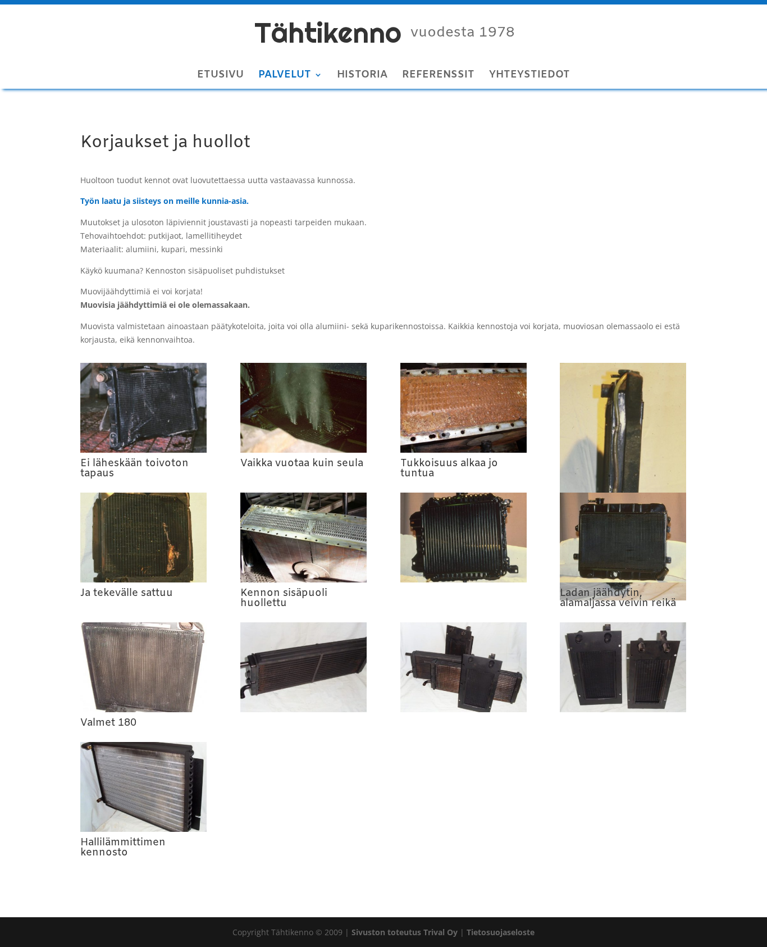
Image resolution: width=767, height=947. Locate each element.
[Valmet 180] (143, 709)
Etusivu (220, 76)
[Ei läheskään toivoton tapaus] (143, 449)
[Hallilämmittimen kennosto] (143, 828)
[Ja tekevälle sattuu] (143, 579)
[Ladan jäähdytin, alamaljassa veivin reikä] (623, 579)
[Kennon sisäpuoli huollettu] (303, 579)
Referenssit (438, 76)
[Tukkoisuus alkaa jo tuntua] (463, 449)
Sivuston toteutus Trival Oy (404, 932)
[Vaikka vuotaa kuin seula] (303, 449)
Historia (362, 76)
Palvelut (284, 76)
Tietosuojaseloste (501, 932)
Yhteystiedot (529, 76)
